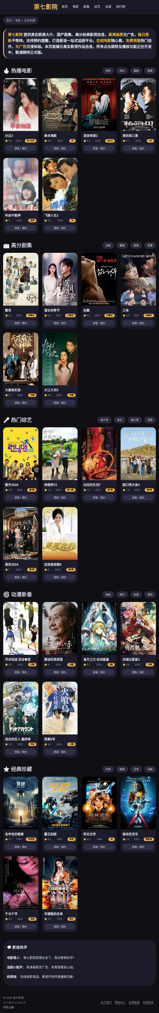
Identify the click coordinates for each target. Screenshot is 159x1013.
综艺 (97, 6)
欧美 (122, 769)
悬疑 (122, 245)
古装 (108, 245)
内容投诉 (148, 1002)
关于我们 (106, 1002)
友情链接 (134, 1002)
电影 (76, 6)
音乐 (119, 419)
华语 (108, 769)
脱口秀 (135, 419)
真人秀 (104, 419)
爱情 (136, 245)
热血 (108, 594)
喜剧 (136, 70)
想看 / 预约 (21, 148)
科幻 (122, 70)
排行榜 (120, 6)
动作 (108, 70)
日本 (136, 769)
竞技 (150, 419)
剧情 (150, 70)
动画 (150, 769)
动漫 (108, 6)
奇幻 (122, 594)
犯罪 (150, 245)
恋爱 (136, 594)
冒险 (150, 594)
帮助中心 (120, 1002)
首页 (65, 6)
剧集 (86, 6)
